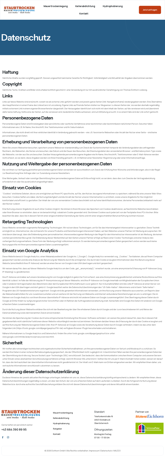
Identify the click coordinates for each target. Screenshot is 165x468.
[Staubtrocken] (20, 414)
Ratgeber (57, 428)
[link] (20, 414)
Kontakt (56, 434)
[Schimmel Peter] (150, 428)
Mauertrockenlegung (63, 412)
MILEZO (117, 450)
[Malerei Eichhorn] (150, 416)
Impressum (94, 450)
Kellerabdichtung (61, 418)
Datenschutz (106, 450)
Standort (99, 411)
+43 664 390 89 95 (14, 429)
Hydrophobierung (61, 423)
